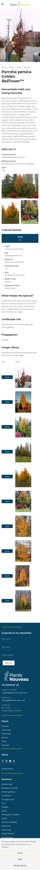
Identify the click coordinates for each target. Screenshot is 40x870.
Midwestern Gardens (10, 815)
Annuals (5, 726)
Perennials (6, 734)
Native (4, 818)
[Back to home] (20, 4)
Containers (6, 796)
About (5, 754)
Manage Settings (20, 865)
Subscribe (8, 663)
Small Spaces (7, 837)
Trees (4, 741)
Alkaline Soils (7, 784)
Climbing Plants (8, 792)
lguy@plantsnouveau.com (14, 700)
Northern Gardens (9, 822)
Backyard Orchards (10, 788)
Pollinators (6, 826)
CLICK (7, 377)
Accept (20, 853)
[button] (3, 4)
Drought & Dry (8, 799)
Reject (20, 859)
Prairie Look (6, 830)
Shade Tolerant (8, 834)
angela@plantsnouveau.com (15, 693)
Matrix (4, 811)
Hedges (5, 807)
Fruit (4, 803)
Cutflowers (6, 730)
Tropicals (5, 745)
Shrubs (5, 737)
